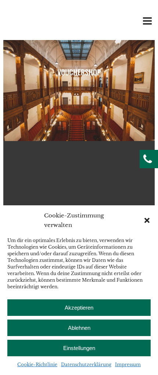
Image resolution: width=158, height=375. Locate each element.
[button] (147, 220)
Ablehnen (79, 328)
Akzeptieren (79, 307)
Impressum (128, 364)
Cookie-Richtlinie (37, 364)
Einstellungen (79, 348)
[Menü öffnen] (146, 22)
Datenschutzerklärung (86, 364)
